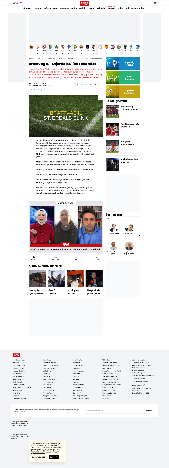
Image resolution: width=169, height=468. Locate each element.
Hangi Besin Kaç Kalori (110, 379)
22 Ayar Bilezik (77, 387)
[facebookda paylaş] (72, 84)
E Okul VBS (46, 374)
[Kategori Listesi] (155, 3)
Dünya (47, 8)
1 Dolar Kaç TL (77, 390)
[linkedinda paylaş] (82, 84)
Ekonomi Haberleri (19, 365)
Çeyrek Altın (76, 376)
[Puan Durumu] (123, 77)
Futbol (44, 58)
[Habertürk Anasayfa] (84, 3)
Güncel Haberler (18, 368)
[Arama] (13, 3)
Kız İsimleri (106, 399)
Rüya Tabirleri (107, 368)
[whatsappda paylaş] (86, 84)
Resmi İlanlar (137, 8)
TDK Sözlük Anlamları (109, 363)
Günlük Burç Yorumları (50, 379)
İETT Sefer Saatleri (138, 370)
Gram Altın (76, 374)
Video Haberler (107, 360)
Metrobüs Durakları (108, 390)
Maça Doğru (52, 58)
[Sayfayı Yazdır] (95, 84)
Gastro (111, 8)
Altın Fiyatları (17, 390)
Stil (127, 8)
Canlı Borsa (47, 360)
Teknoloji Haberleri (19, 385)
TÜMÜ (108, 218)
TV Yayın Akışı (47, 393)
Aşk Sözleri (76, 368)
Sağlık (82, 8)
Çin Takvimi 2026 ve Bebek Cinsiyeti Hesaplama (141, 366)
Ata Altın (75, 382)
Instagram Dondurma (50, 396)
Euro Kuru (16, 396)
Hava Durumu (47, 385)
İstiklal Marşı (47, 371)
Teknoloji (101, 8)
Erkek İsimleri (106, 396)
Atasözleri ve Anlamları (140, 360)
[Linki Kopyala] (100, 84)
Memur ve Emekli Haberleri (22, 387)
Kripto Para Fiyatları (19, 399)
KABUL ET (53, 457)
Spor (55, 8)
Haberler (31, 58)
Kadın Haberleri (18, 382)
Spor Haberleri (17, 374)
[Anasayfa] (16, 355)
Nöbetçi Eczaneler (49, 368)
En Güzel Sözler (107, 387)
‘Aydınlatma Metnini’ (38, 453)
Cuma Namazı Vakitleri (51, 365)
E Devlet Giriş (47, 376)
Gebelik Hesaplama (139, 373)
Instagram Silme (48, 399)
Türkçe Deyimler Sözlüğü (140, 363)
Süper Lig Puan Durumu (81, 399)
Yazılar (91, 8)
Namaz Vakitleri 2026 (50, 363)
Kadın (74, 8)
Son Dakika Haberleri (20, 360)
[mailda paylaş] (91, 84)
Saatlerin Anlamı (78, 365)
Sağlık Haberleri (18, 379)
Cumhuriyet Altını (78, 385)
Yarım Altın (76, 379)
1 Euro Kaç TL (77, 393)
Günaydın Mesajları (79, 371)
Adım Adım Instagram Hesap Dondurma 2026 (142, 385)
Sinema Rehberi (48, 390)
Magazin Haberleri (19, 371)
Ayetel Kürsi (76, 363)
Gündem (27, 8)
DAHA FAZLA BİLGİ (39, 457)
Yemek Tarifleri (78, 360)
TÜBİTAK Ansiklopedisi (109, 376)
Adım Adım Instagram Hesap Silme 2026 (142, 389)
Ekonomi (38, 8)
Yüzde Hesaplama (138, 378)
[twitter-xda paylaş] (77, 84)
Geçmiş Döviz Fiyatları (140, 381)
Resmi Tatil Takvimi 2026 (141, 393)
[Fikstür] (123, 63)
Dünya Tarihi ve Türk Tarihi (111, 371)
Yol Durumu (47, 387)
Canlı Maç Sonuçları (80, 396)
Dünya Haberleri (18, 376)
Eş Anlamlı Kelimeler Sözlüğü (112, 382)
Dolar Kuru (16, 393)
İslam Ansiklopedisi (109, 374)
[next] (101, 283)
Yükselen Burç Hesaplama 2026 (143, 376)
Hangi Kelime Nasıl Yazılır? (111, 385)
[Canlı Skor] (123, 91)
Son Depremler (48, 382)
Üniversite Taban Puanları (111, 365)
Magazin (64, 8)
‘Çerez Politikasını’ (53, 451)
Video (120, 8)
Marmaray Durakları (109, 393)
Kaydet (149, 410)
